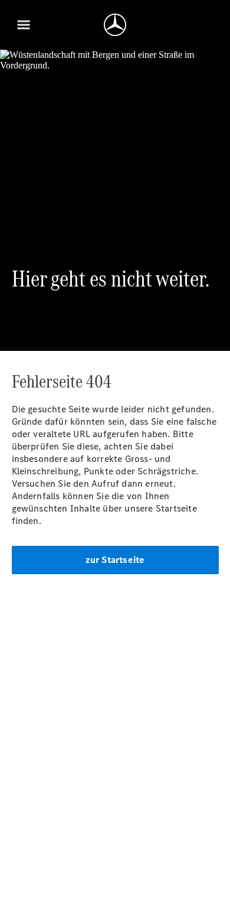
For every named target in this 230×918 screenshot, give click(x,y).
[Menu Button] (23, 24)
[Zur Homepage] (115, 24)
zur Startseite (115, 560)
